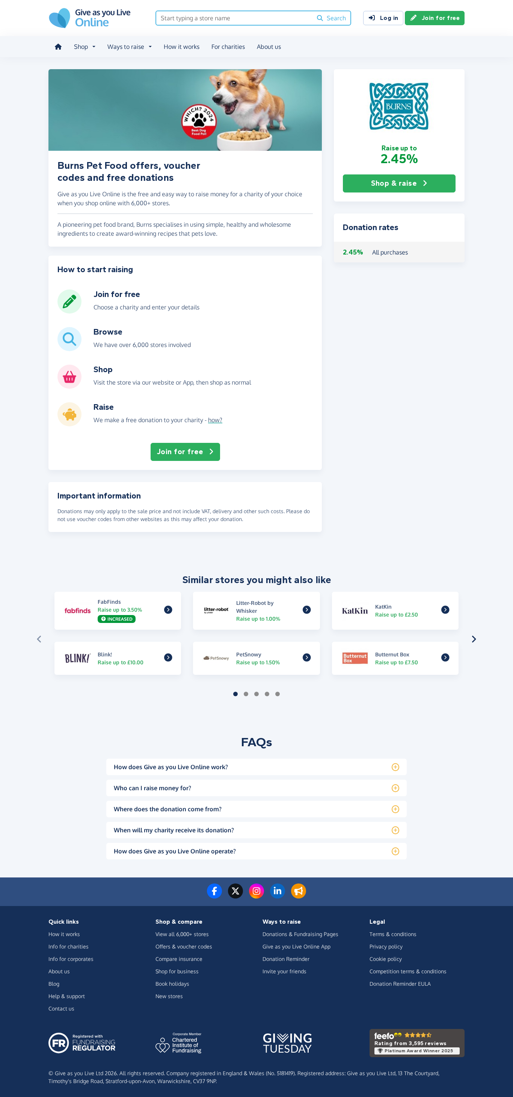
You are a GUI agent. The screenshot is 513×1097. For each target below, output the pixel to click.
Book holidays (172, 983)
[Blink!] (168, 658)
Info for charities (68, 946)
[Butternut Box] (445, 658)
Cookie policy (386, 959)
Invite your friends (284, 971)
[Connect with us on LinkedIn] (277, 895)
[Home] (58, 46)
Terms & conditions (393, 934)
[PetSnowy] (307, 658)
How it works (181, 46)
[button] (399, 106)
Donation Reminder (286, 959)
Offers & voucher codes (183, 946)
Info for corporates (71, 959)
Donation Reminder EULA (400, 983)
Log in (389, 17)
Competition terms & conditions (408, 971)
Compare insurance (178, 959)
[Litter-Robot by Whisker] (307, 611)
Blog (53, 983)
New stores (169, 996)
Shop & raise (393, 183)
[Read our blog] (298, 895)
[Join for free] (69, 310)
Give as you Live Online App (296, 946)
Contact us (61, 1008)
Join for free (441, 17)
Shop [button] (81, 46)
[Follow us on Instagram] (256, 895)
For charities (228, 46)
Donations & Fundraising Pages (300, 934)
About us (269, 46)
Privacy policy (386, 946)
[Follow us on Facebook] (214, 895)
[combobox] (234, 18)
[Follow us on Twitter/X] (235, 895)
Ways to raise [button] (125, 46)
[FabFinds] (168, 611)
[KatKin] (445, 611)
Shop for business (177, 971)
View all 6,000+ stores (182, 934)
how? (215, 420)
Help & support (66, 996)
